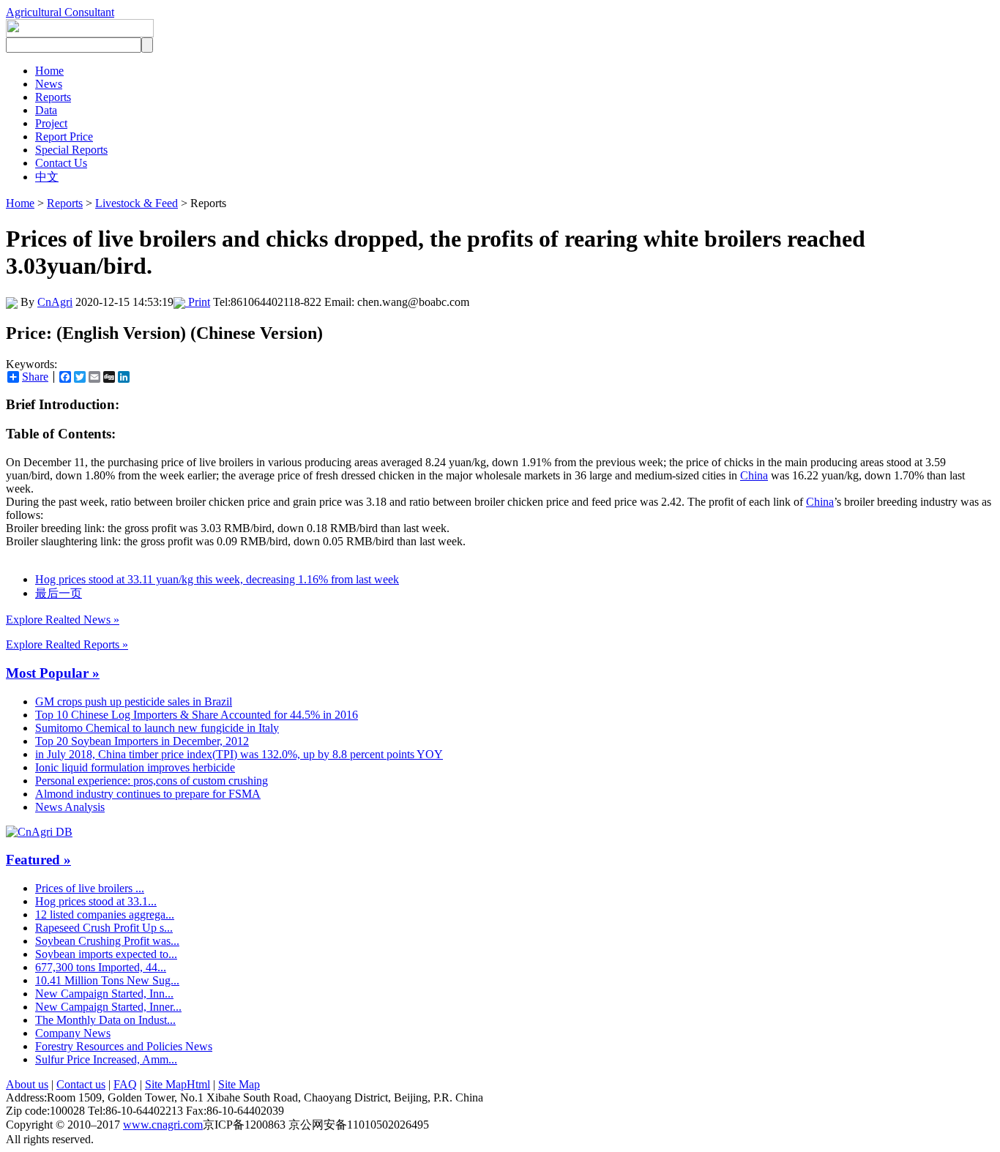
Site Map (239, 1084)
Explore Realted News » (62, 619)
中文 (47, 177)
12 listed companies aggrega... (104, 914)
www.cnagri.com (163, 1124)
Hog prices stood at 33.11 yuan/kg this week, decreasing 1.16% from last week (217, 579)
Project (51, 123)
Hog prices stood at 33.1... (96, 901)
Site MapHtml (177, 1084)
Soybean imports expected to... (106, 954)
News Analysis (70, 807)
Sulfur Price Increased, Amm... (106, 1059)
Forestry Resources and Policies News (123, 1046)
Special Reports (71, 149)
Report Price (64, 136)
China (754, 475)
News (48, 84)
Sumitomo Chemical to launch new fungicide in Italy (157, 728)
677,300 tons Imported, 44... (100, 967)
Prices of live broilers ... (89, 888)
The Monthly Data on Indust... (105, 1020)
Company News (73, 1033)
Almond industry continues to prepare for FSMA (148, 794)
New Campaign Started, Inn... (104, 993)
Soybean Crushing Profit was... (107, 941)
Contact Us (61, 163)
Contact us (80, 1084)
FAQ (125, 1084)
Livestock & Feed (136, 203)
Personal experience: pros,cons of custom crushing (151, 780)
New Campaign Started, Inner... (108, 1006)
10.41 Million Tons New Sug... (107, 980)
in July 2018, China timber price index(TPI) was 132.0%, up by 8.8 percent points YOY (239, 754)
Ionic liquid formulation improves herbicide (135, 767)
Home (49, 70)
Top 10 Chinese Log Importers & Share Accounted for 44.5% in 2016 (196, 714)
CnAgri (54, 302)
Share (35, 377)
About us (27, 1084)
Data (46, 110)
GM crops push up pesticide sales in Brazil (133, 701)
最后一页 (58, 593)
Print (197, 302)
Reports (53, 97)
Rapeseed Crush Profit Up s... (104, 927)
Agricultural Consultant (60, 12)
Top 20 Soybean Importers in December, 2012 (142, 741)
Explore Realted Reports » (67, 644)
